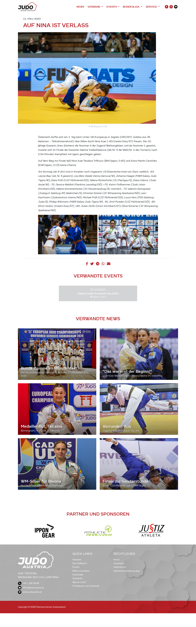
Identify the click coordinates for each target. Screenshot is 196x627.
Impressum (118, 563)
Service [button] (152, 6)
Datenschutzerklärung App (126, 571)
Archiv (116, 559)
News (80, 6)
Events (75, 567)
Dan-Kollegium (79, 563)
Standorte (77, 578)
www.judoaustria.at (32, 592)
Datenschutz (119, 567)
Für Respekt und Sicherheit (85, 586)
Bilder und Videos (80, 571)
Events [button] (111, 6)
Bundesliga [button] (131, 6)
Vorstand (76, 559)
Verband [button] (94, 6)
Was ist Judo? (79, 582)
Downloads (77, 574)
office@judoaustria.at (33, 587)
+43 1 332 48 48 (31, 583)
